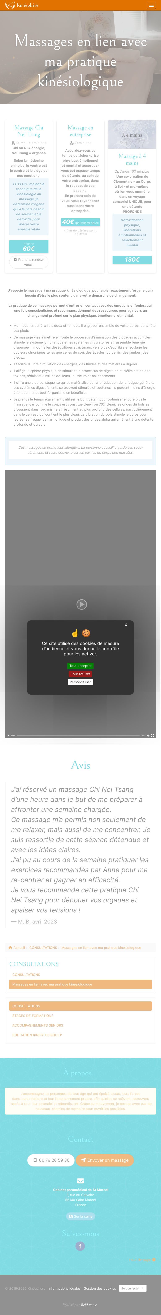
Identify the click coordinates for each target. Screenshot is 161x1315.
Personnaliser (80, 682)
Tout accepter (80, 666)
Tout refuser (80, 674)
